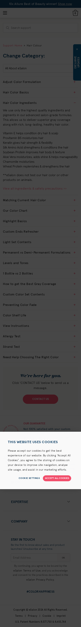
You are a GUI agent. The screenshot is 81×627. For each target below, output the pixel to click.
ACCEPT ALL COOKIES (57, 478)
